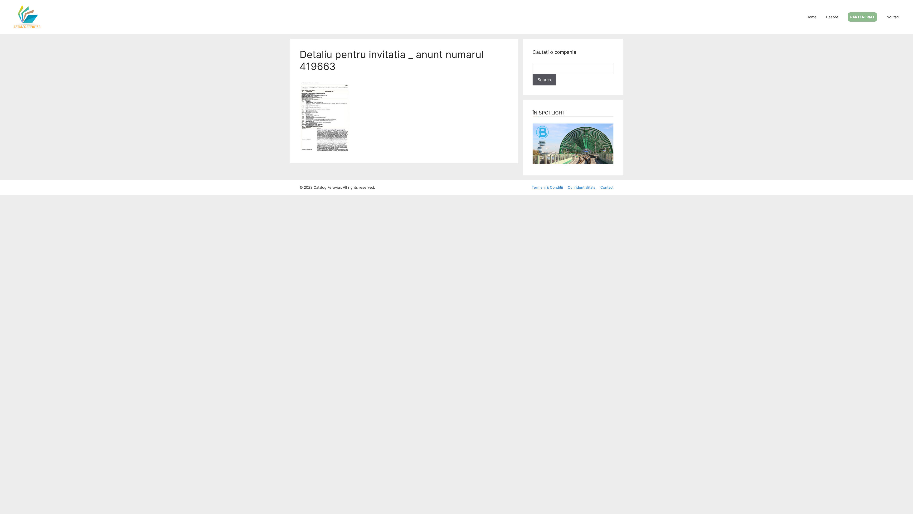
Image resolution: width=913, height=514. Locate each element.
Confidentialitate (582, 187)
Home (811, 17)
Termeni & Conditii (547, 187)
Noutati (893, 17)
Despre (832, 17)
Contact (606, 187)
